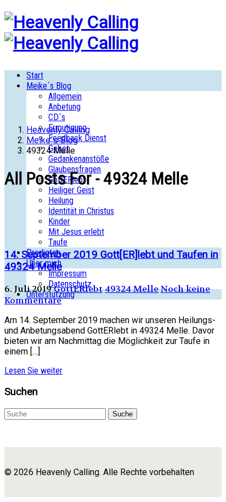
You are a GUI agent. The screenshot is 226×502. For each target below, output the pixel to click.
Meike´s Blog (48, 86)
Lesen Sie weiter (33, 370)
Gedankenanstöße (78, 159)
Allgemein (65, 96)
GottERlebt (78, 289)
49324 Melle (132, 289)
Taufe (57, 242)
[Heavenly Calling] (71, 22)
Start (34, 75)
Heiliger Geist (71, 190)
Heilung (61, 200)
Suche (122, 414)
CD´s (56, 117)
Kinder (59, 221)
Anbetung (64, 106)
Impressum (67, 273)
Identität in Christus (81, 211)
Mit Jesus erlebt (76, 232)
